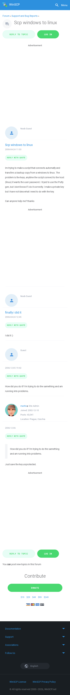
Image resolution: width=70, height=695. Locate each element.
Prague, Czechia (37, 419)
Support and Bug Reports (25, 15)
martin (23, 405)
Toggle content (35, 629)
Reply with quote (16, 157)
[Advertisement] (35, 82)
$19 (22, 597)
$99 (40, 597)
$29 (28, 597)
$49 (34, 597)
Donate (35, 587)
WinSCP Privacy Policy (44, 681)
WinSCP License (18, 681)
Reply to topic (19, 34)
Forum (6, 15)
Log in (48, 34)
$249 (46, 597)
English (34, 666)
